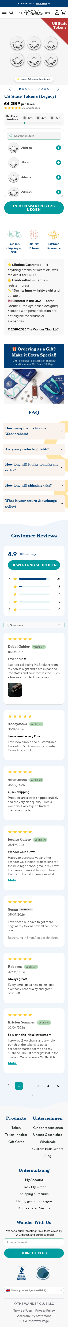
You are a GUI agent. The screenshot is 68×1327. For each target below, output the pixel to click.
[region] (33, 168)
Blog (47, 1156)
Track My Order (34, 1187)
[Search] (11, 13)
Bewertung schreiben (34, 565)
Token (16, 1128)
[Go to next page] (34, 1096)
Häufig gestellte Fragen (34, 1201)
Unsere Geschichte (47, 1135)
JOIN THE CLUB (34, 1253)
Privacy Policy (45, 1310)
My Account (34, 1180)
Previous (11, 89)
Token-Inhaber (16, 1135)
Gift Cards (16, 1142)
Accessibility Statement (34, 1316)
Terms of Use (22, 1310)
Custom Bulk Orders (47, 1149)
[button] (56, 12)
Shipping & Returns (34, 1194)
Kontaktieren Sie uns (34, 1208)
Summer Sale (32, 3)
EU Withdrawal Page (34, 1321)
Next (57, 89)
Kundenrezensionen (47, 1128)
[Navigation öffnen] (4, 12)
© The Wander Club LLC (34, 1303)
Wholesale (48, 1142)
